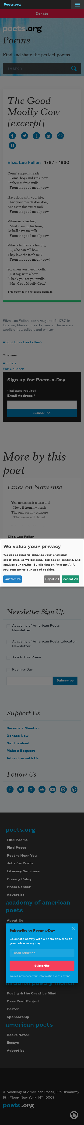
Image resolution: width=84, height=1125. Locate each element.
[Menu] (77, 4)
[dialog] (42, 562)
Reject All (52, 579)
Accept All (70, 579)
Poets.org (12, 5)
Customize (13, 579)
